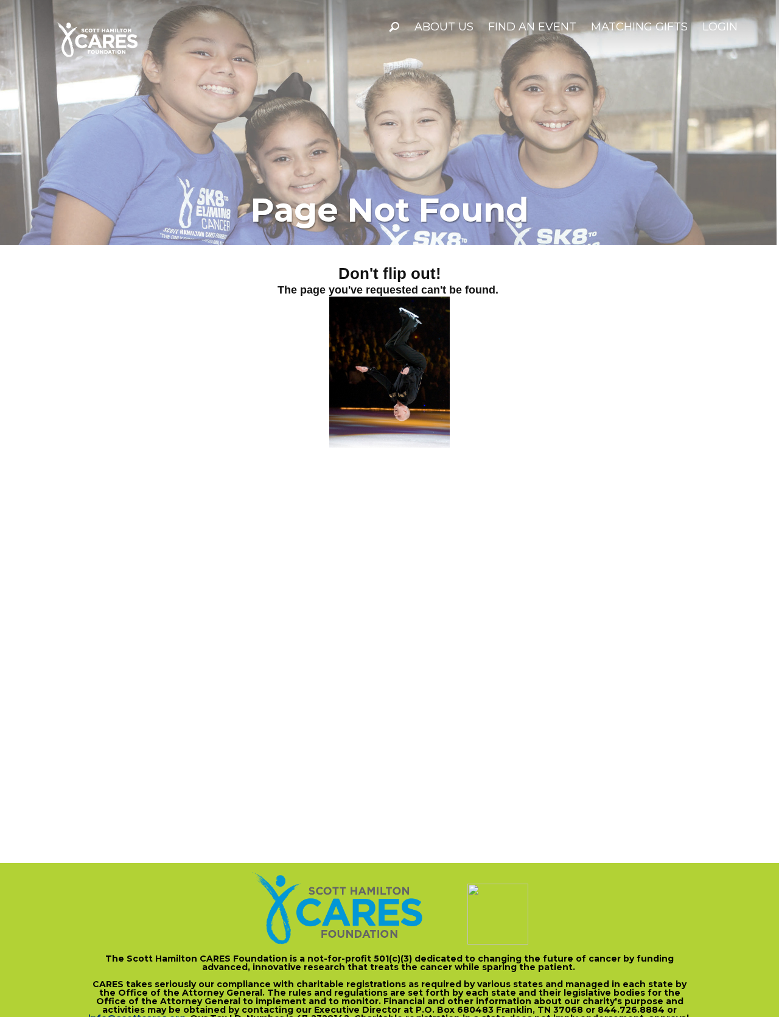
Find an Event (532, 26)
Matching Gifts (639, 26)
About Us (443, 26)
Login (720, 26)
